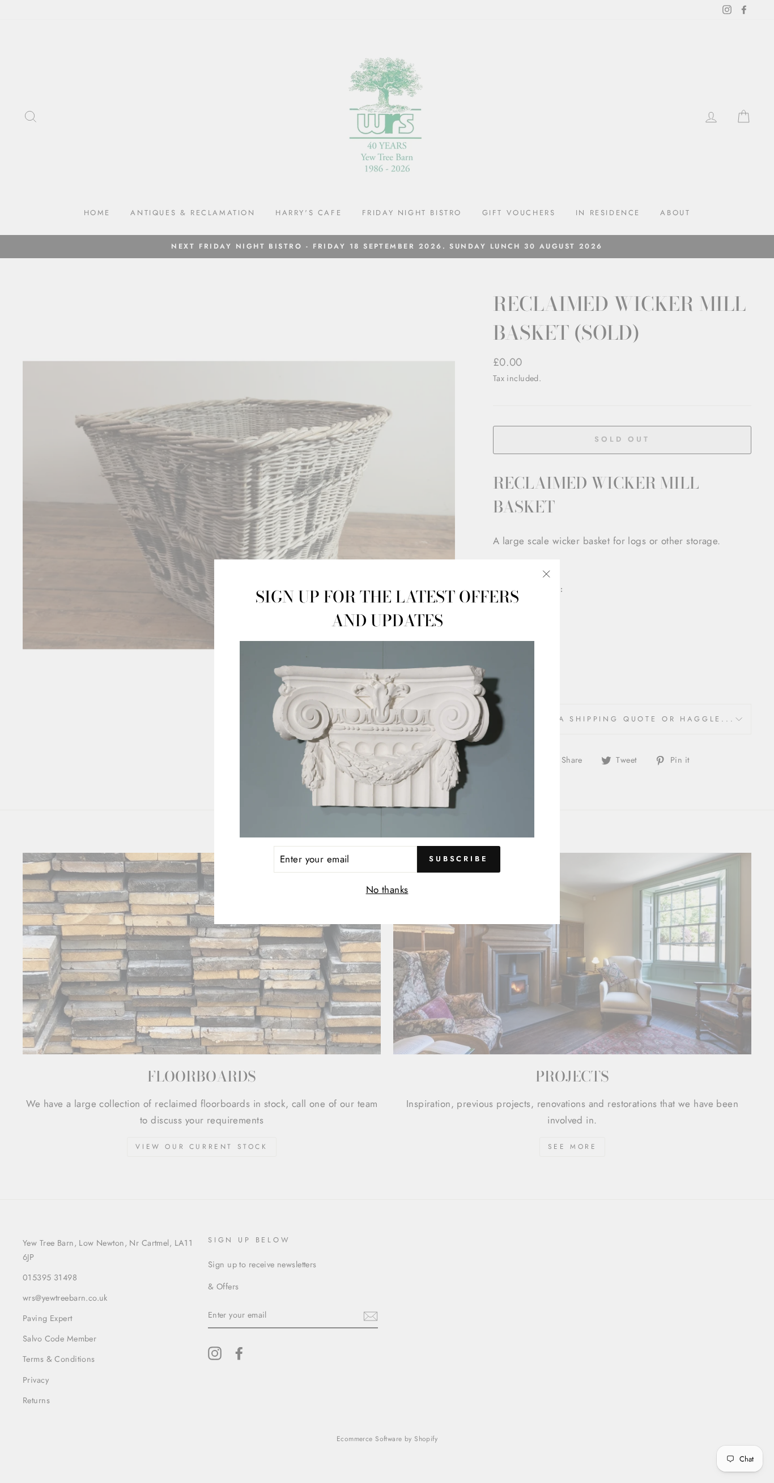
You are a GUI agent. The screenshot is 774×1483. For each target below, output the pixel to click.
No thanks (387, 889)
